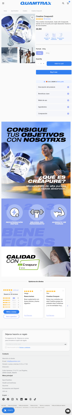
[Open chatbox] (67, 411)
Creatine (25, 11)
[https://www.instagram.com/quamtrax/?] (12, 399)
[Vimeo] (30, 399)
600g (48, 53)
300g (40, 53)
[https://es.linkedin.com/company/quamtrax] (21, 399)
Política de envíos (34, 405)
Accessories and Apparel (10, 388)
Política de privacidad (12, 405)
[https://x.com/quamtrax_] (17, 399)
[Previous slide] (20, 306)
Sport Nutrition (14, 11)
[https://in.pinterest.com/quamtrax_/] (3, 399)
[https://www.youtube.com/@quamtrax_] (26, 399)
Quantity (39, 59)
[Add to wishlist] (32, 17)
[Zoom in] (4, 18)
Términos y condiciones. (24, 347)
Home (5, 11)
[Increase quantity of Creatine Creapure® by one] (43, 63)
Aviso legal (3, 405)
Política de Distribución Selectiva (58, 405)
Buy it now (53, 72)
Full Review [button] (28, 315)
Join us (4, 391)
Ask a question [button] (11, 316)
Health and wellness (9, 383)
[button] (39, 19)
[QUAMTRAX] (36, 3)
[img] (28, 291)
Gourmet (5, 385)
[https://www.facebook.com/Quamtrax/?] (8, 399)
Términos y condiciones (45, 405)
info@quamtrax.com (13, 361)
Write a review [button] (11, 312)
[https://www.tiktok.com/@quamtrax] (35, 399)
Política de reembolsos (23, 405)
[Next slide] (67, 306)
